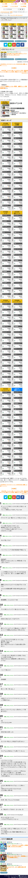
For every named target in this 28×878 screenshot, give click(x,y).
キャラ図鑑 (4, 3)
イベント (3, 850)
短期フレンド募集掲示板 (20, 41)
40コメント (19, 843)
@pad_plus (13, 877)
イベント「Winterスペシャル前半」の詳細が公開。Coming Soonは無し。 (17, 846)
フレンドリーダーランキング (16, 15)
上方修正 (3, 861)
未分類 (11, 11)
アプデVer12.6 (4, 872)
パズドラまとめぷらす (9, 1)
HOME (14, 68)
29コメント (18, 52)
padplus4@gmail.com (23, 877)
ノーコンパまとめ (14, 6)
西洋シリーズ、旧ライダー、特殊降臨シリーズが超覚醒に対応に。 (17, 856)
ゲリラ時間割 (4, 6)
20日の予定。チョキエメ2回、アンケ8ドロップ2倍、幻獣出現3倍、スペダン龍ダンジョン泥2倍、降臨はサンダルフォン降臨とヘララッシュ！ (14, 72)
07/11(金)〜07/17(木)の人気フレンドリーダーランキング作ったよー (17, 54)
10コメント (19, 854)
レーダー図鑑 (23, 3)
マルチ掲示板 (23, 6)
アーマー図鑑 (14, 3)
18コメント (19, 865)
